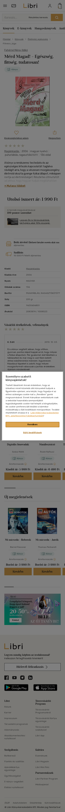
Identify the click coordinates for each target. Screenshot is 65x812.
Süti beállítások (32, 432)
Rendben (32, 424)
